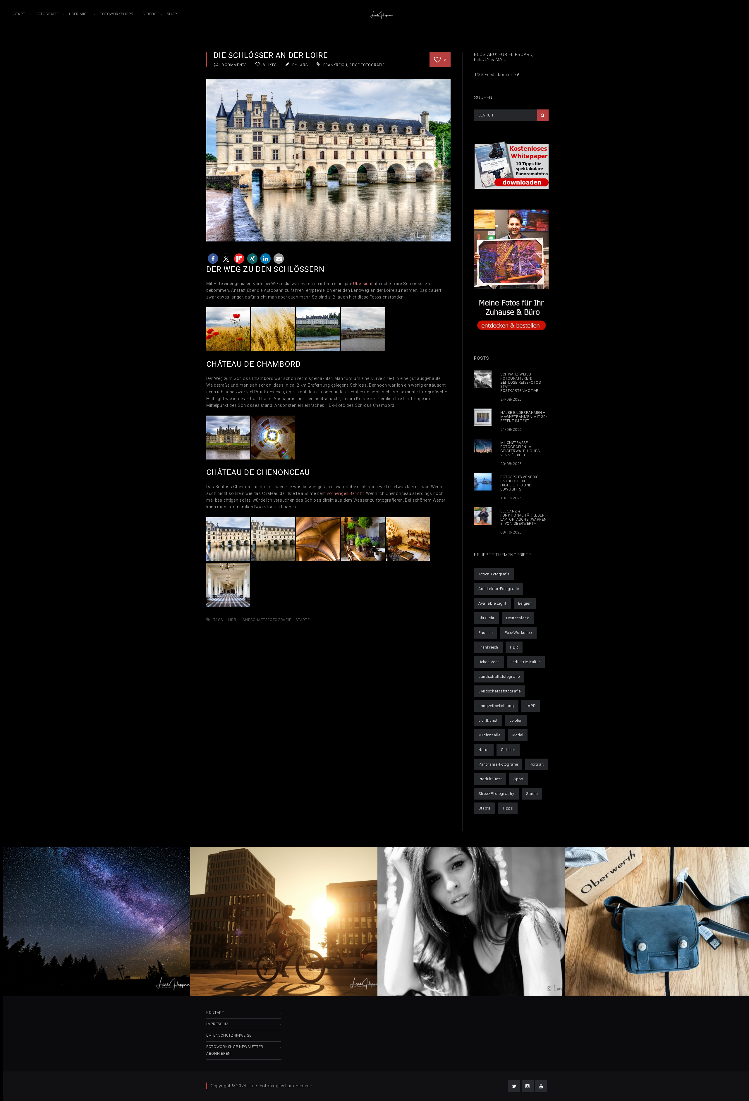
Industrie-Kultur (525, 662)
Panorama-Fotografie (498, 764)
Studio (532, 793)
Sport (518, 779)
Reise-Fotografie (366, 65)
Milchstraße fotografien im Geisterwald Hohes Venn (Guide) (520, 449)
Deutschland (518, 618)
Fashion (485, 632)
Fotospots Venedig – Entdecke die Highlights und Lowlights (521, 483)
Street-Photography (496, 793)
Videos (149, 14)
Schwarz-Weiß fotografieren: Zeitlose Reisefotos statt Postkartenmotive (520, 382)
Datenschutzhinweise (228, 1035)
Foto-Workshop (518, 632)
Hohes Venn (489, 662)
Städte (303, 620)
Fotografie (47, 14)
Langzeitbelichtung (496, 706)
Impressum (217, 1024)
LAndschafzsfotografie (499, 691)
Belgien (525, 603)
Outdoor (508, 749)
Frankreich (335, 65)
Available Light (492, 603)
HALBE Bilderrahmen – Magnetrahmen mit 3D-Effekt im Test (523, 417)
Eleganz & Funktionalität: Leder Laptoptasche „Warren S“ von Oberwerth (523, 517)
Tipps (507, 808)
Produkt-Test (490, 779)
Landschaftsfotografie (266, 620)
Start (19, 14)
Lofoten (516, 720)
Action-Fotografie (494, 574)
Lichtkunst (488, 720)
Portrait (537, 764)
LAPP (531, 706)
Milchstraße (489, 735)
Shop (172, 14)
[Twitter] (514, 1086)
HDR (232, 620)
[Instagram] (528, 1086)
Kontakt (215, 1013)
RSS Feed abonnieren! (496, 74)
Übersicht (362, 283)
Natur (483, 749)
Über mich (79, 14)
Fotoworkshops (116, 14)
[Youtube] (541, 1086)
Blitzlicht (486, 618)
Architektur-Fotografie (498, 588)
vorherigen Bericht (345, 493)
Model (517, 735)
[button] (213, 258)
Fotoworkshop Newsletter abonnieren (234, 1050)
